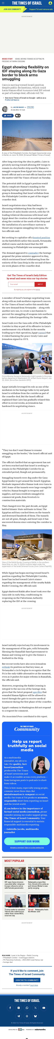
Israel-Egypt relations (26, 958)
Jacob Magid (18, 107)
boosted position (41, 237)
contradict (33, 252)
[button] (50, 3)
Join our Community (12, 9)
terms (38, 289)
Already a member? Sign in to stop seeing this (27, 847)
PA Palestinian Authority (12, 960)
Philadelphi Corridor (10, 958)
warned (42, 332)
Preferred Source (12, 100)
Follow (30, 107)
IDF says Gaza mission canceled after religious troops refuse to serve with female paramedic (14, 885)
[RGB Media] (21, 1029)
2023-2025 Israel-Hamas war (32, 960)
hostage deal (8, 962)
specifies (37, 692)
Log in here (34, 985)
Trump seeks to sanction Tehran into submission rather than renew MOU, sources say (15, 913)
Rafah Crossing (32, 955)
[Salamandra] (40, 1029)
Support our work (27, 841)
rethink (6, 666)
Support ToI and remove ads (41, 9)
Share (9, 115)
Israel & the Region (18, 955)
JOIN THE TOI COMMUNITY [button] (27, 980)
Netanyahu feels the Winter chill (38, 911)
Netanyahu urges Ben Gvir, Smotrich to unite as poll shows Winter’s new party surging (38, 885)
